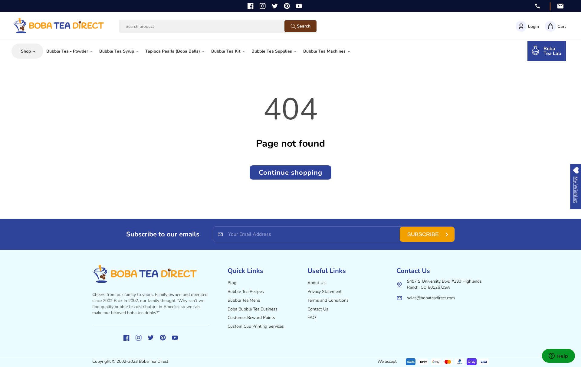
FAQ (311, 317)
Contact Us (317, 309)
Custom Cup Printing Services (256, 326)
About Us (316, 283)
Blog (232, 283)
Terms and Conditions (328, 300)
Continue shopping (290, 172)
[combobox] (207, 26)
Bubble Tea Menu (244, 300)
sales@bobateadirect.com (431, 298)
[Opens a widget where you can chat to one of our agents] (558, 356)
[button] (555, 26)
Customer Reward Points (251, 317)
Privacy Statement (324, 291)
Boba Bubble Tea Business (252, 309)
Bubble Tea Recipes (246, 291)
